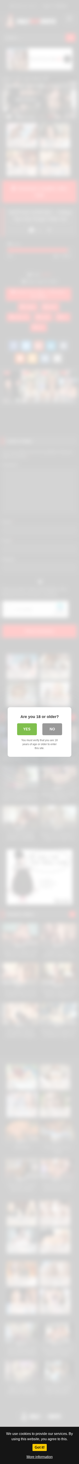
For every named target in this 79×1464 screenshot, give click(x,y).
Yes (27, 729)
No (52, 729)
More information (40, 1457)
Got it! (40, 1447)
